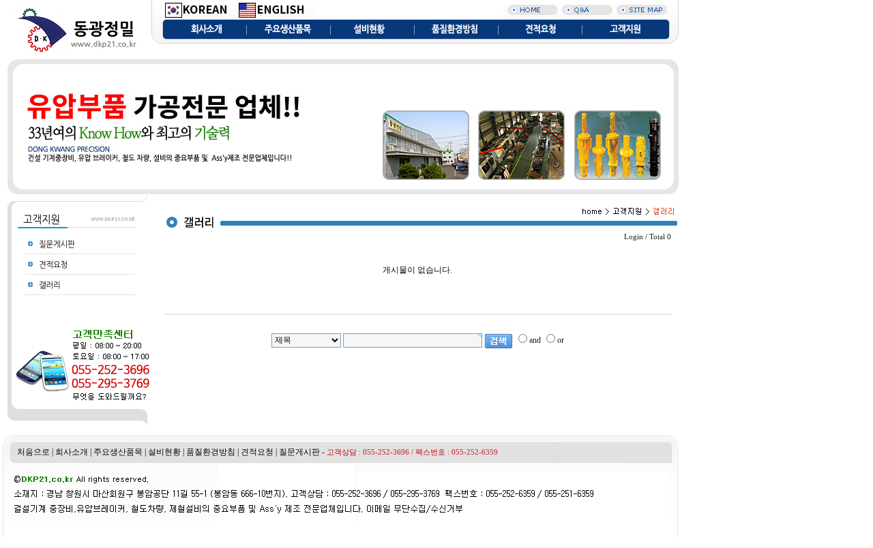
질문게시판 (299, 452)
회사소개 (71, 452)
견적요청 (257, 452)
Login (633, 237)
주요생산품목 (118, 452)
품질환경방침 (210, 452)
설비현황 (164, 452)
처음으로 (33, 452)
